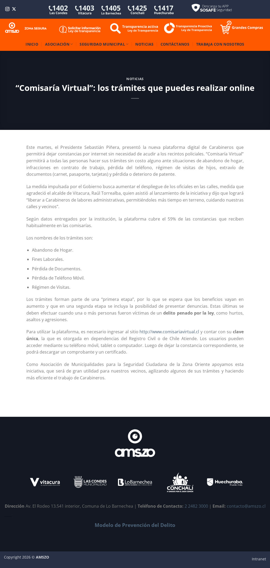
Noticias (144, 44)
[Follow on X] (14, 9)
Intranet (259, 558)
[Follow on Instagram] (7, 9)
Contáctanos (175, 44)
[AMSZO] (26, 27)
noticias (135, 78)
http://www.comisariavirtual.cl (169, 332)
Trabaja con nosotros (220, 44)
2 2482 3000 (196, 506)
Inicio (32, 44)
